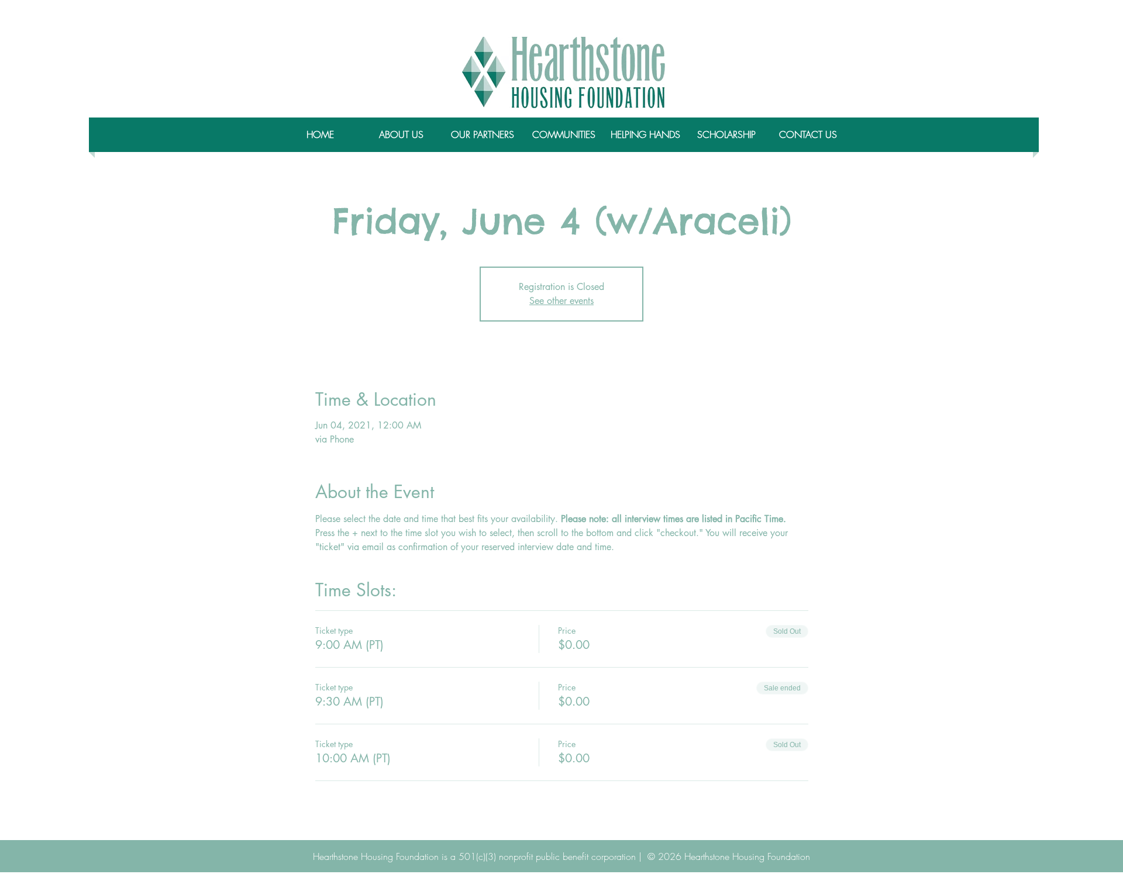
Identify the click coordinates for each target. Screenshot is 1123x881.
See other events (561, 301)
